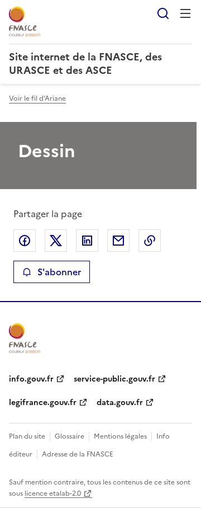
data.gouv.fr (120, 402)
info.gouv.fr (31, 379)
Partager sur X (56, 240)
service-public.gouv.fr (114, 379)
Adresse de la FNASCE (77, 454)
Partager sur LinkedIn (87, 240)
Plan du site (27, 436)
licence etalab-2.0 (53, 493)
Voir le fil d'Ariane (37, 98)
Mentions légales (120, 436)
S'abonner (59, 272)
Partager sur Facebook (24, 240)
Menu (185, 13)
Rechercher (163, 13)
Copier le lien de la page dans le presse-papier (149, 240)
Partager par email (118, 240)
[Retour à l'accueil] (24, 338)
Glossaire (69, 436)
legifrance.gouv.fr (42, 402)
